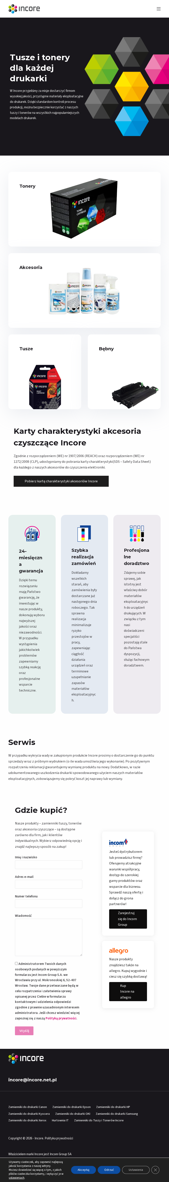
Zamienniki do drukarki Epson (71, 1107)
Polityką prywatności (61, 1018)
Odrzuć (109, 1170)
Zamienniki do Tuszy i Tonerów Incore (99, 1120)
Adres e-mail (24, 877)
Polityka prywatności (59, 1138)
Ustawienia (136, 1170)
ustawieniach (16, 1178)
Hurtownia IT (60, 1120)
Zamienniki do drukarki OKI (72, 1114)
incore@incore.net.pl (32, 1079)
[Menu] (159, 9)
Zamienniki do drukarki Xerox (27, 1120)
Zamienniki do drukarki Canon (27, 1107)
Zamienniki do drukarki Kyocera (29, 1114)
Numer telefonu (26, 896)
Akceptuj (83, 1170)
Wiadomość (23, 915)
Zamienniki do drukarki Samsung (117, 1114)
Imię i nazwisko (26, 857)
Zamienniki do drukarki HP (113, 1107)
